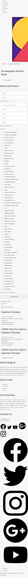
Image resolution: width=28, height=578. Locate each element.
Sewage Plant (8, 263)
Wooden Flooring (9, 286)
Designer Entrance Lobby (11, 179)
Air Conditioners (9, 140)
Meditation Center (9, 213)
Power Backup (8, 247)
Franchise (5, 8)
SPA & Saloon (8, 265)
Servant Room (8, 260)
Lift (5, 208)
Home (4, 1)
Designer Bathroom (10, 176)
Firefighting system (10, 182)
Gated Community (9, 187)
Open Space (8, 231)
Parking (7, 234)
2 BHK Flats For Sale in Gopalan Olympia (13, 351)
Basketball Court (9, 158)
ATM (6, 148)
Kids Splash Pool (9, 200)
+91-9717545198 (4, 421)
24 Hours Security (9, 137)
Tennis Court (8, 276)
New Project (4, 303)
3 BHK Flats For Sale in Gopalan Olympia (13, 331)
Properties (5, 5)
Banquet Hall (8, 156)
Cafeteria (7, 161)
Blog (4, 10)
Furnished (7, 184)
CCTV (6, 163)
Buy (7, 320)
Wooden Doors (9, 284)
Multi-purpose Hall (10, 221)
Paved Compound (9, 239)
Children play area (10, 166)
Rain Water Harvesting (11, 252)
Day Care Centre (9, 174)
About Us (5, 3)
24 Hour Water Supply (10, 135)
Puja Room (7, 250)
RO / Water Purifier (10, 255)
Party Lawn (8, 237)
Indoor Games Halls (10, 192)
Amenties (7, 145)
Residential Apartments (7, 307)
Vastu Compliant (9, 278)
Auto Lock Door (9, 150)
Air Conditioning (9, 143)
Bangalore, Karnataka (7, 317)
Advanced (2, 129)
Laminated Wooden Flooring (12, 203)
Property (3, 320)
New (6, 226)
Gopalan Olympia (10, 312)
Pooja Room (8, 244)
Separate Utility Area (10, 258)
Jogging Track (8, 195)
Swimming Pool (9, 273)
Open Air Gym (8, 229)
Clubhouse (7, 169)
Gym (6, 190)
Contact (5, 12)
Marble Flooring (9, 210)
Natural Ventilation (10, 224)
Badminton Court (9, 153)
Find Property (14, 296)
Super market (8, 271)
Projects (5, 6)
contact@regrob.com (5, 419)
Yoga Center (8, 289)
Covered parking (9, 171)
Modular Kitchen (9, 218)
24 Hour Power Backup (11, 132)
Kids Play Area (8, 197)
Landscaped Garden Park (11, 205)
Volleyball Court (9, 281)
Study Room (8, 268)
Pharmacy (7, 242)
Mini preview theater (10, 216)
